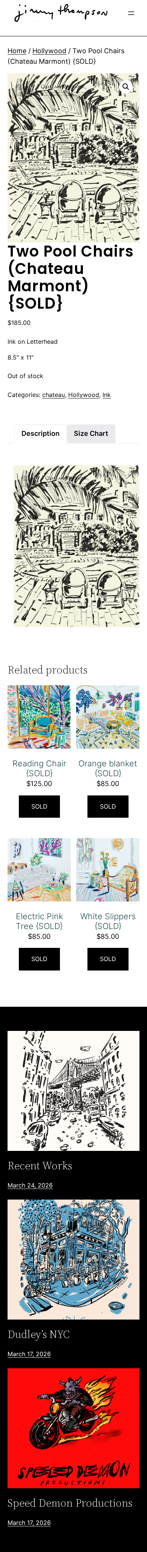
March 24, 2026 (30, 1185)
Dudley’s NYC (39, 1334)
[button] (126, 87)
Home (17, 51)
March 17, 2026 (29, 1354)
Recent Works (40, 1166)
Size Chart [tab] (91, 433)
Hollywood (49, 51)
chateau (53, 394)
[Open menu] (131, 13)
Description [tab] (40, 433)
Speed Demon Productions (70, 1503)
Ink (107, 394)
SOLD (39, 806)
